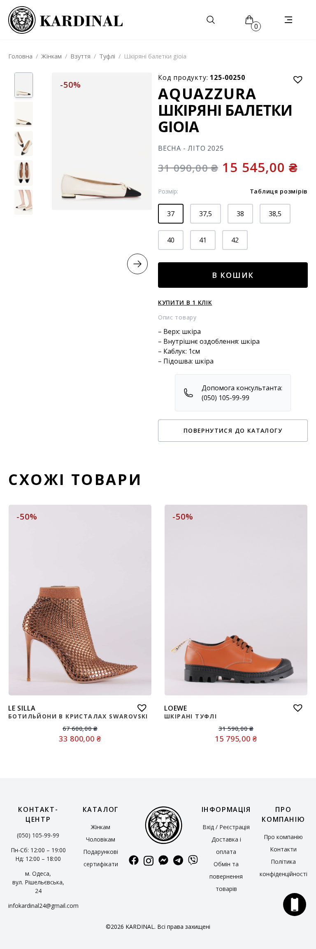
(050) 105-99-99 (38, 835)
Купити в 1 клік (185, 302)
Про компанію (283, 837)
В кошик (233, 275)
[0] (249, 20)
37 (170, 213)
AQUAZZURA (207, 94)
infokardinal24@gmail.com (43, 905)
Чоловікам (100, 839)
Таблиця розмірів (279, 191)
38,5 (275, 213)
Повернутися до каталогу (233, 430)
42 (235, 240)
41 (203, 240)
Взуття (80, 56)
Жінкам (51, 56)
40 (170, 240)
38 (240, 213)
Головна (20, 56)
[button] (137, 264)
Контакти (283, 849)
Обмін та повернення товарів (226, 876)
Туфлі (107, 56)
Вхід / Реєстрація (226, 827)
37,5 (205, 213)
